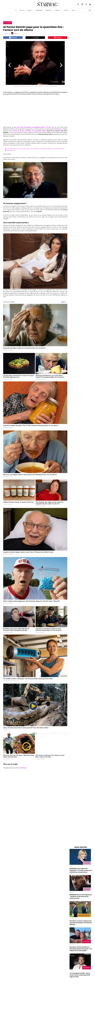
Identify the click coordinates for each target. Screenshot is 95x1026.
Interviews (87, 863)
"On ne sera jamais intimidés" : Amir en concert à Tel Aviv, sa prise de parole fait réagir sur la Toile (80, 975)
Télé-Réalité (39, 10)
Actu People (86, 941)
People (29, 10)
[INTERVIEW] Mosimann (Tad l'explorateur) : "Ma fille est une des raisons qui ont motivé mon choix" (81, 896)
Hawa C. (16, 33)
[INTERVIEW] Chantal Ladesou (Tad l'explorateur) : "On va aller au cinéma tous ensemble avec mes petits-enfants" (81, 870)
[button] (78, 5)
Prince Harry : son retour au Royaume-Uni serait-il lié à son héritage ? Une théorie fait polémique (81, 922)
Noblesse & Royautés (84, 915)
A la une (22, 10)
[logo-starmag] (47, 4)
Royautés (48, 10)
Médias (57, 10)
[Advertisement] (47, 15)
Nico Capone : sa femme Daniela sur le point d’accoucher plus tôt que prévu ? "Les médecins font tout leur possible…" (81, 948)
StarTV (66, 10)
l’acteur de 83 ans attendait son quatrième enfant (29, 131)
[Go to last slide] (9, 65)
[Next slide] (61, 65)
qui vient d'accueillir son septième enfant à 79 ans (34, 127)
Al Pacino (58, 129)
